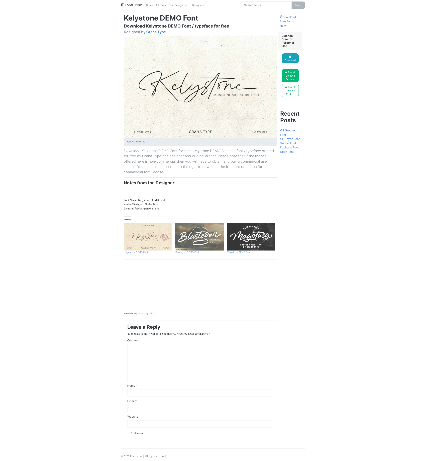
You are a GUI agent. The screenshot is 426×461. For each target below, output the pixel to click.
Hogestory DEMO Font (136, 252)
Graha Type (156, 32)
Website (132, 416)
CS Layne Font (290, 139)
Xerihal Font (288, 143)
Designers (198, 5)
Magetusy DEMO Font (239, 252)
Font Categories (178, 5)
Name (132, 385)
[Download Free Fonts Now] (290, 21)
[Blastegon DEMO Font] (199, 237)
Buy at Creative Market (290, 90)
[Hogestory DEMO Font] (148, 237)
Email (132, 401)
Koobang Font (289, 147)
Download (290, 60)
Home (149, 5)
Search (298, 5)
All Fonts (161, 5)
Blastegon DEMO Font (187, 252)
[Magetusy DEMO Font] (251, 237)
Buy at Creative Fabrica (290, 76)
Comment (133, 340)
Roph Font (287, 151)
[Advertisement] (200, 285)
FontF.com (133, 5)
